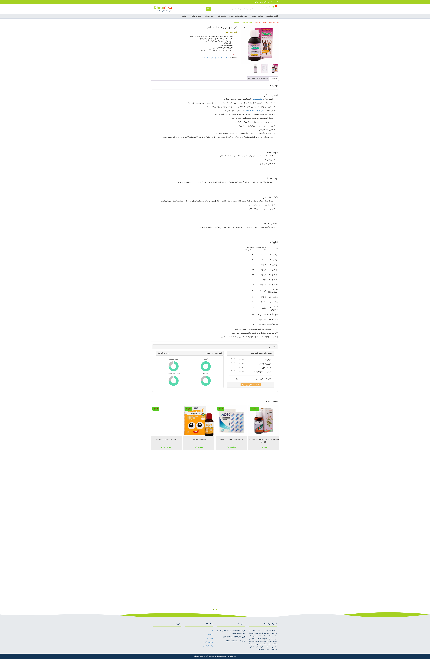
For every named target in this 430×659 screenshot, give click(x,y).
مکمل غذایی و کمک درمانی (238, 16)
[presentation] (157, 402)
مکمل (212, 57)
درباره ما (184, 16)
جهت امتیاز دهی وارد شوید (250, 384)
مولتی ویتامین (257, 99)
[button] (244, 28)
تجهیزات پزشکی (196, 16)
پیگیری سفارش (260, 2)
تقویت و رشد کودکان (260, 22)
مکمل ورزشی (222, 16)
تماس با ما (210, 638)
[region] (215, 532)
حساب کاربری (272, 2)
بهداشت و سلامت (257, 16)
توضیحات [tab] (274, 78)
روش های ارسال (208, 646)
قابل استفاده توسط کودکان (254, 110)
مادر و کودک (209, 16)
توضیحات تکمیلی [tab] (262, 78)
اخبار (212, 630)
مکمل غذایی (271, 22)
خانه (278, 22)
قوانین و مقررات (208, 642)
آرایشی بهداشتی (272, 16)
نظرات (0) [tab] (251, 78)
